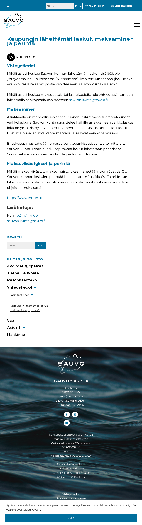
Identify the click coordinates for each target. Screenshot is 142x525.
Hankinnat (17, 335)
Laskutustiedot (19, 295)
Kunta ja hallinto (25, 259)
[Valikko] (137, 25)
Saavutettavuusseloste (71, 498)
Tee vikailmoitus (120, 5)
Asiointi (14, 328)
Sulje (71, 517)
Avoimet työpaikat (25, 266)
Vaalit (12, 321)
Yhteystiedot (94, 5)
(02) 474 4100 (27, 215)
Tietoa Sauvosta (23, 273)
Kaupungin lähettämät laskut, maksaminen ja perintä (29, 308)
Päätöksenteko (22, 280)
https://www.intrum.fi (24, 198)
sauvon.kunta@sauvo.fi (88, 100)
